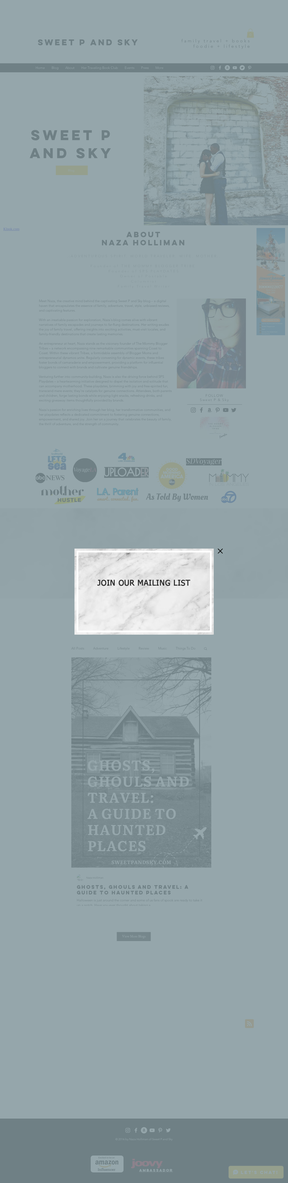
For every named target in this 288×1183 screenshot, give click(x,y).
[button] (220, 551)
